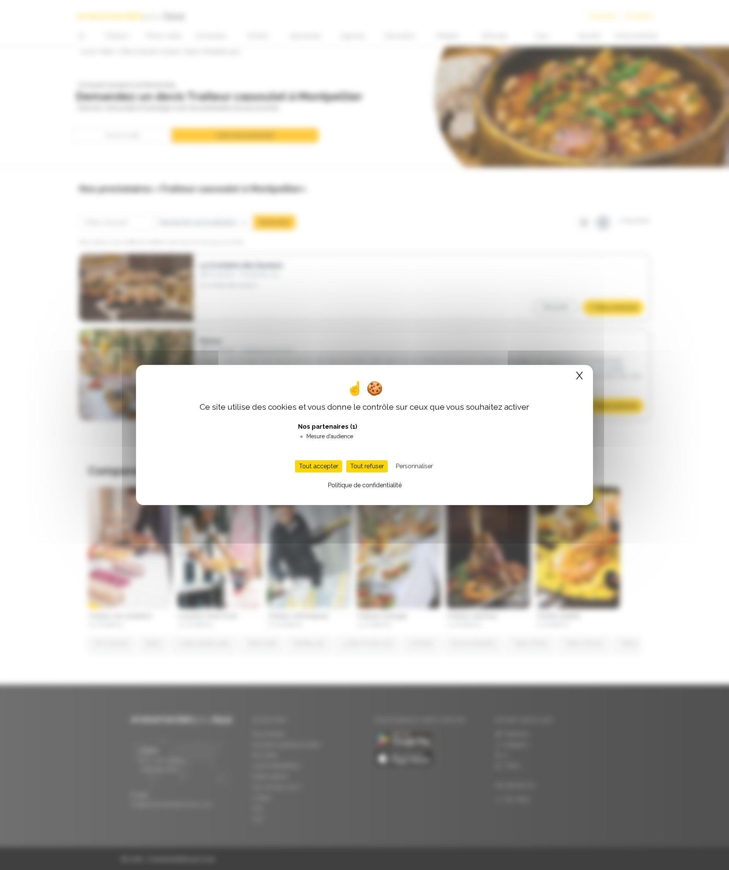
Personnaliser (414, 466)
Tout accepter (318, 466)
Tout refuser (367, 466)
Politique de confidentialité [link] (365, 485)
